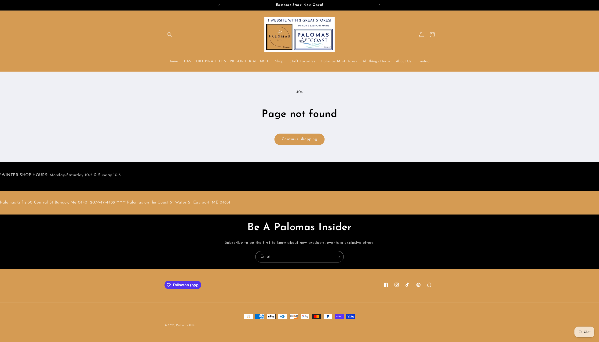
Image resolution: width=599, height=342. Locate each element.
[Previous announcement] (219, 5)
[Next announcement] (380, 5)
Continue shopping (299, 139)
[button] (169, 34)
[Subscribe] (338, 256)
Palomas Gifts (186, 325)
